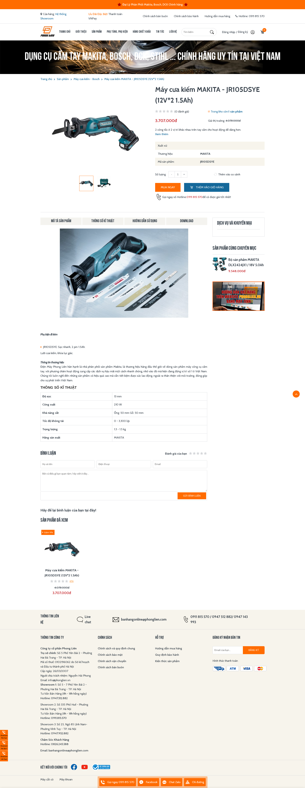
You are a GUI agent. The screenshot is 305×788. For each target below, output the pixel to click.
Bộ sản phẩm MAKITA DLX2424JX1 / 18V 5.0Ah (246, 262)
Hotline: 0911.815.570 (53, 718)
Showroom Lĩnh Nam (4, 755)
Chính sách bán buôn (155, 16)
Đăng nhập (228, 32)
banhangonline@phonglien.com (143, 619)
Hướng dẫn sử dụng (145, 221)
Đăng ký (243, 32)
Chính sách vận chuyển (112, 661)
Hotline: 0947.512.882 (54, 698)
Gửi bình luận (192, 495)
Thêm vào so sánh (229, 174)
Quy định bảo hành (167, 654)
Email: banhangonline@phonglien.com (64, 750)
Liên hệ (173, 32)
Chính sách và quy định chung (116, 648)
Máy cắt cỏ (46, 779)
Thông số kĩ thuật (102, 221)
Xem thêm (161, 134)
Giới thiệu (81, 32)
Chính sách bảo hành (186, 16)
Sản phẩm (97, 32)
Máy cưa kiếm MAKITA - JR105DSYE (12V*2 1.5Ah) (134, 79)
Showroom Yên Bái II (4, 745)
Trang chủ (64, 32)
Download (186, 221)
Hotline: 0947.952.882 (54, 733)
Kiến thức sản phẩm (167, 661)
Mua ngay (168, 187)
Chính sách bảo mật (110, 654)
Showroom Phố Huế (4, 734)
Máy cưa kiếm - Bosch (87, 79)
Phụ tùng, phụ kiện (117, 32)
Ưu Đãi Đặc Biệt (98, 14)
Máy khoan (66, 779)
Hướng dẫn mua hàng (217, 16)
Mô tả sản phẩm (61, 221)
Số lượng (160, 174)
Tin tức (160, 32)
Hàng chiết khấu (142, 32)
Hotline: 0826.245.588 (54, 744)
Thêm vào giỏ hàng (209, 187)
